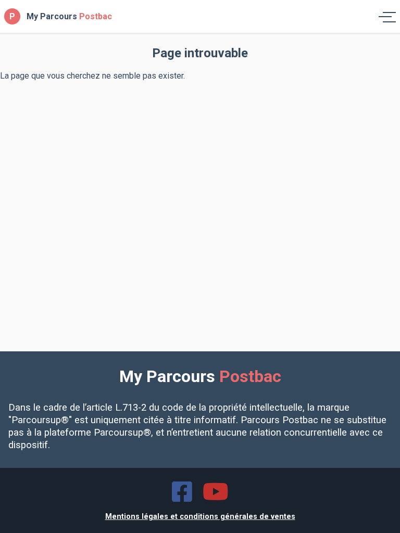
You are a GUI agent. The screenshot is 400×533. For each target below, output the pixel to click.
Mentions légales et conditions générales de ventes (200, 516)
